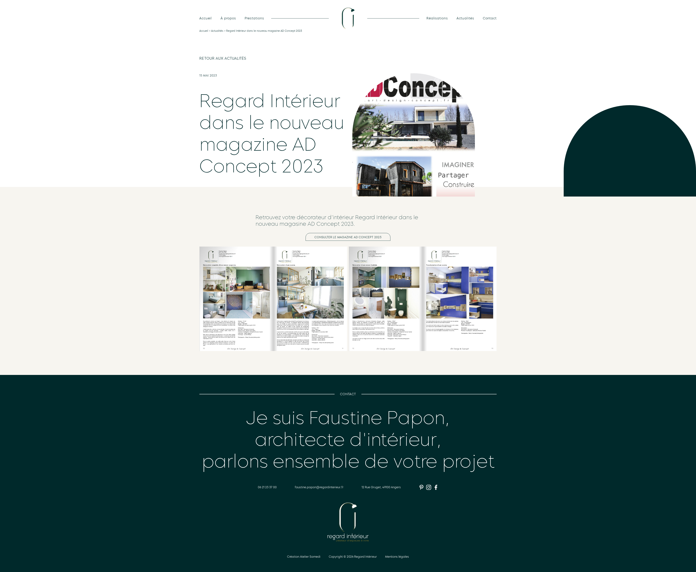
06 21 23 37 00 (267, 487)
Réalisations (437, 18)
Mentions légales (397, 556)
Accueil (205, 18)
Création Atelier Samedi (303, 556)
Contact (490, 18)
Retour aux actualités (222, 58)
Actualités (465, 18)
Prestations (254, 18)
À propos (228, 18)
